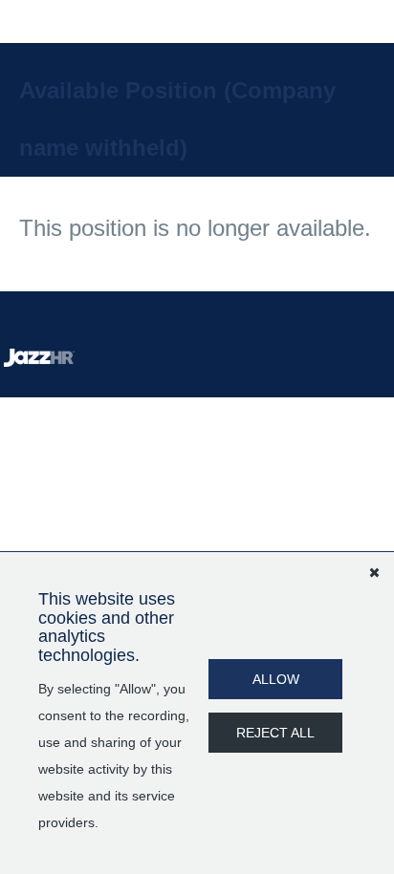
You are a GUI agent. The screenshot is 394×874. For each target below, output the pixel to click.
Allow (275, 679)
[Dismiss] (374, 572)
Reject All (275, 732)
